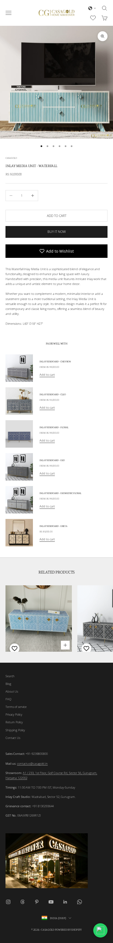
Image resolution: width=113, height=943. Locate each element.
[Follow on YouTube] (51, 902)
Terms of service (16, 707)
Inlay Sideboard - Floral (54, 427)
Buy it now (56, 231)
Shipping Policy (15, 730)
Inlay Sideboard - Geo (52, 460)
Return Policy (14, 722)
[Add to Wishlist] (13, 648)
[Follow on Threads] (22, 902)
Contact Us (12, 738)
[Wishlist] (94, 17)
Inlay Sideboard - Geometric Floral (60, 493)
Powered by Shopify (68, 929)
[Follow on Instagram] (8, 902)
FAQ (8, 699)
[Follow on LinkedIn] (65, 902)
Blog (8, 684)
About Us (11, 691)
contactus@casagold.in (32, 763)
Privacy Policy (13, 714)
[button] (92, 8)
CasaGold (11, 157)
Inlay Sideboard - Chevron (55, 361)
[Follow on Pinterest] (36, 902)
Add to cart (56, 215)
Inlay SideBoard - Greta (53, 525)
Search (10, 676)
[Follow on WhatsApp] (79, 902)
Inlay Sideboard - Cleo (52, 394)
